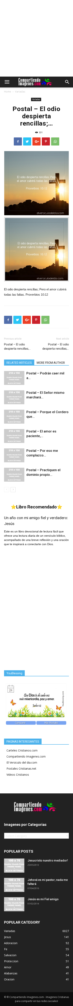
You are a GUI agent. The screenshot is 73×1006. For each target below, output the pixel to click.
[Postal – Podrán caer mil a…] (14, 378)
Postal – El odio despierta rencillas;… (17, 346)
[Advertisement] (36, 38)
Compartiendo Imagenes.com (26, 756)
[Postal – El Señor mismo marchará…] (14, 397)
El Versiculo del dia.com (21, 762)
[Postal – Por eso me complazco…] (14, 455)
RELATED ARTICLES (19, 362)
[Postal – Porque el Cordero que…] (14, 417)
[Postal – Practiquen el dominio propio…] (14, 475)
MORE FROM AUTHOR (51, 362)
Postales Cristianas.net (21, 768)
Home (7, 91)
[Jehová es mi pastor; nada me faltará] (14, 885)
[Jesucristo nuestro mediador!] (14, 865)
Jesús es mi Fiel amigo (43, 899)
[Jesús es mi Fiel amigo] (14, 904)
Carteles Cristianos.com (22, 750)
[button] (67, 82)
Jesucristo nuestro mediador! (48, 860)
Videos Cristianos (17, 774)
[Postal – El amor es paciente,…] (14, 436)
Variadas (20, 91)
